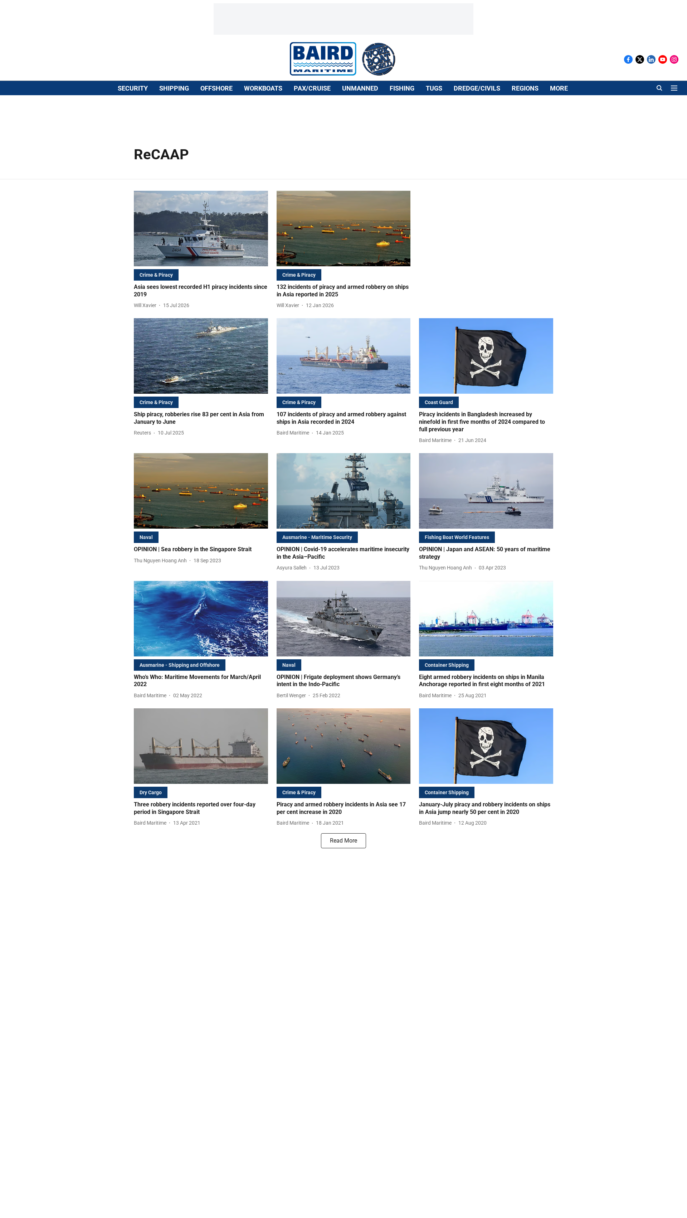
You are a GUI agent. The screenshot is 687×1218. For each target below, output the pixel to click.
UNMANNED (360, 88)
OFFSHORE (216, 88)
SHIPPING (174, 88)
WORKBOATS (263, 88)
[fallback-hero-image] (201, 228)
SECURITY (133, 88)
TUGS (434, 88)
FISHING (402, 88)
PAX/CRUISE (312, 88)
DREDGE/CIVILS (477, 88)
